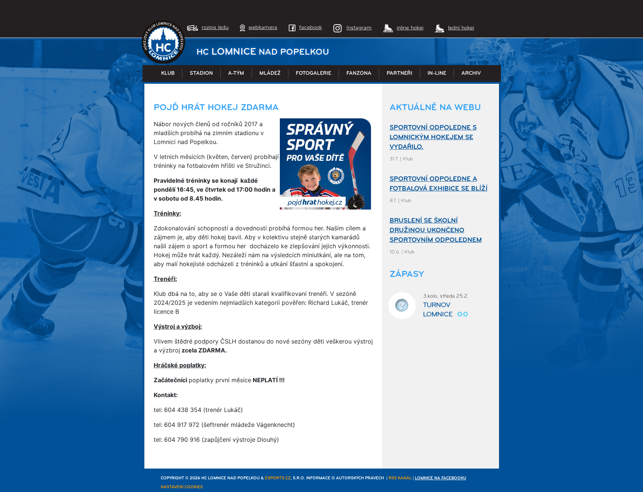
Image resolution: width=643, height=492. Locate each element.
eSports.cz (278, 478)
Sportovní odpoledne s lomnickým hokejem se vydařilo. (433, 138)
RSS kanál (400, 478)
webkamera (263, 28)
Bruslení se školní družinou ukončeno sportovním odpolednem (436, 231)
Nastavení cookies (182, 487)
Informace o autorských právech (345, 478)
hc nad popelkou (262, 52)
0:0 (462, 315)
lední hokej (461, 28)
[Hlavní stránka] (163, 42)
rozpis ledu (215, 28)
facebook (310, 28)
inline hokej (410, 28)
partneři (399, 73)
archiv (471, 73)
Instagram (359, 28)
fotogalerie (313, 73)
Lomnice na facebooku (440, 478)
